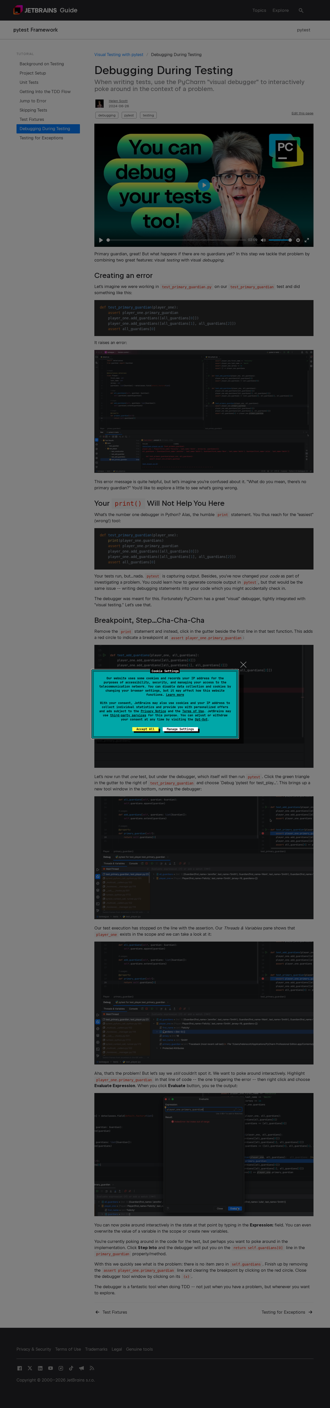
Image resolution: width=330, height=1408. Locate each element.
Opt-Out (201, 719)
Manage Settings (180, 729)
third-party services (128, 715)
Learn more (175, 695)
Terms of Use (193, 711)
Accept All (145, 729)
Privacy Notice (153, 711)
